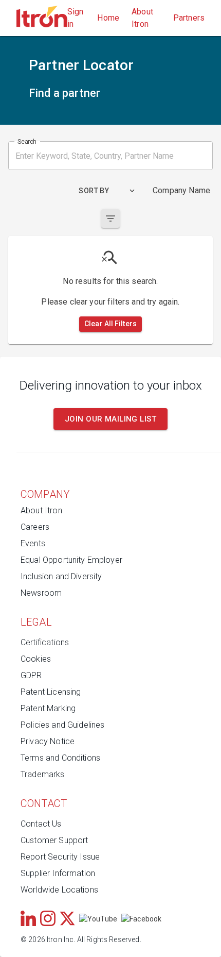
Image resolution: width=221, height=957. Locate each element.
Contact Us (41, 824)
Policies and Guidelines (62, 725)
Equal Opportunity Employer (71, 560)
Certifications (45, 642)
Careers (35, 527)
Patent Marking (48, 708)
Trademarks (43, 774)
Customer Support (54, 840)
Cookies (36, 659)
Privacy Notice (48, 741)
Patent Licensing (51, 692)
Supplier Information (58, 873)
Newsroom (41, 593)
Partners (189, 18)
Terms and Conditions (60, 758)
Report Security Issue (60, 857)
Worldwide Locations (59, 890)
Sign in (75, 18)
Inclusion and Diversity (61, 576)
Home (108, 18)
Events (33, 543)
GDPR (31, 675)
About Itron (142, 18)
